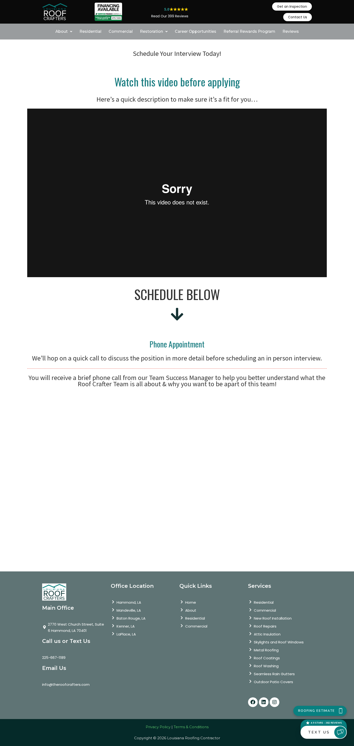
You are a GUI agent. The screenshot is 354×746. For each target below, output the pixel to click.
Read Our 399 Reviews (169, 16)
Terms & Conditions (191, 727)
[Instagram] (274, 702)
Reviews (290, 31)
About (61, 31)
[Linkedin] (264, 702)
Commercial (121, 31)
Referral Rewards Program (249, 31)
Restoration (151, 31)
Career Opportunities (195, 31)
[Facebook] (253, 702)
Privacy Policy (158, 727)
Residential (90, 31)
